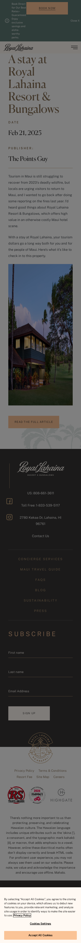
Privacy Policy (22, 915)
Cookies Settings (40, 923)
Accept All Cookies (40, 935)
